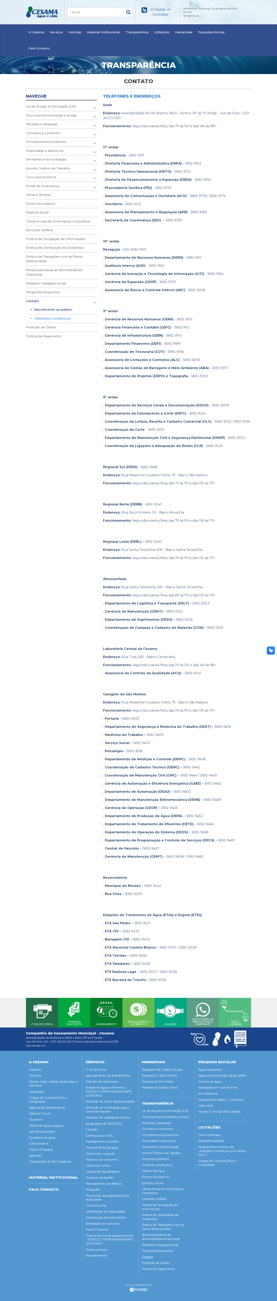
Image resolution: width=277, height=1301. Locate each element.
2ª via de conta (96, 1070)
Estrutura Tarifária (39, 230)
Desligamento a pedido (102, 1141)
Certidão (92, 1129)
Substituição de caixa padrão (106, 1211)
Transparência (137, 32)
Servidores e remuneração (46, 159)
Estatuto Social (37, 212)
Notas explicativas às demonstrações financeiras (54, 272)
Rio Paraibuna (208, 1093)
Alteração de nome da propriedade (110, 1101)
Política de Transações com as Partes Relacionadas (54, 259)
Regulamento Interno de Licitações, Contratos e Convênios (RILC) (222, 1151)
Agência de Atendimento (47, 1107)
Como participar (209, 1135)
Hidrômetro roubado (100, 1154)
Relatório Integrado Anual (46, 283)
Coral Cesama (38, 1143)
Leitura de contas (98, 1165)
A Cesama (36, 32)
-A (151, 10)
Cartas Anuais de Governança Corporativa (57, 221)
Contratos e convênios (43, 133)
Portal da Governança (42, 186)
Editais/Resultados (211, 1141)
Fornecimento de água (102, 1147)
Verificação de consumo (103, 1224)
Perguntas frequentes (43, 292)
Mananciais (183, 32)
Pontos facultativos (40, 204)
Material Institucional (103, 32)
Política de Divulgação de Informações (55, 239)
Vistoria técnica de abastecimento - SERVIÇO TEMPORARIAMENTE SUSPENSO (110, 1239)
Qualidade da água (42, 1137)
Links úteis (205, 1105)
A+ (169, 10)
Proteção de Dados (41, 327)
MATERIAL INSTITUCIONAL (53, 1177)
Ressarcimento (96, 1255)
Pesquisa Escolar (211, 32)
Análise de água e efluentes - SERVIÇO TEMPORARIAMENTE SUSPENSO (109, 1091)
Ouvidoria (35, 1119)
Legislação (36, 1091)
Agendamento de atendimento (108, 1075)
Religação (93, 1189)
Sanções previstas (41, 1131)
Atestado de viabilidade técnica (108, 1117)
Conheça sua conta (99, 1135)
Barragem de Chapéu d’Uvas (162, 1070)
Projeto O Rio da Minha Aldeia (219, 1112)
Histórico (35, 1070)
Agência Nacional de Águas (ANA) (222, 1075)
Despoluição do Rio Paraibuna (50, 1161)
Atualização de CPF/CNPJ (104, 1123)
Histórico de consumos (102, 1159)
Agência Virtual (39, 1113)
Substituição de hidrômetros (106, 1217)
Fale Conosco (39, 48)
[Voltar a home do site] (42, 12)
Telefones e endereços (52, 318)
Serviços (56, 32)
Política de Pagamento (43, 336)
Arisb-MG (35, 1156)
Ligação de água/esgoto (103, 1171)
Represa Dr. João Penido (159, 1075)
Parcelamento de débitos (104, 1184)
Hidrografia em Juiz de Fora (217, 1087)
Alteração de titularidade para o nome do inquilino (107, 1110)
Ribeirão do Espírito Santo (160, 1087)
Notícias (75, 32)
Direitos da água (209, 1081)
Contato (32, 301)
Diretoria (35, 1075)
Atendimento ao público (53, 309)
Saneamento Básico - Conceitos (221, 1100)
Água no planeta (209, 1070)
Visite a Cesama (97, 1229)
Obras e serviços (38, 195)
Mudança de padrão (100, 1177)
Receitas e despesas (41, 124)
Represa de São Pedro (158, 1081)
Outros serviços (96, 1249)
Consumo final (96, 1205)
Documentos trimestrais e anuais (51, 115)
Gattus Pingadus (41, 1149)
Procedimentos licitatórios (46, 142)
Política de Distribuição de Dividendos (55, 248)
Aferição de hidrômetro (102, 1081)
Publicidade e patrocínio (45, 151)
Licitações (162, 32)
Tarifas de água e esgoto (46, 1126)
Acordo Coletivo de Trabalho (48, 168)
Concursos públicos (41, 177)
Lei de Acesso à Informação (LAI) (51, 106)
